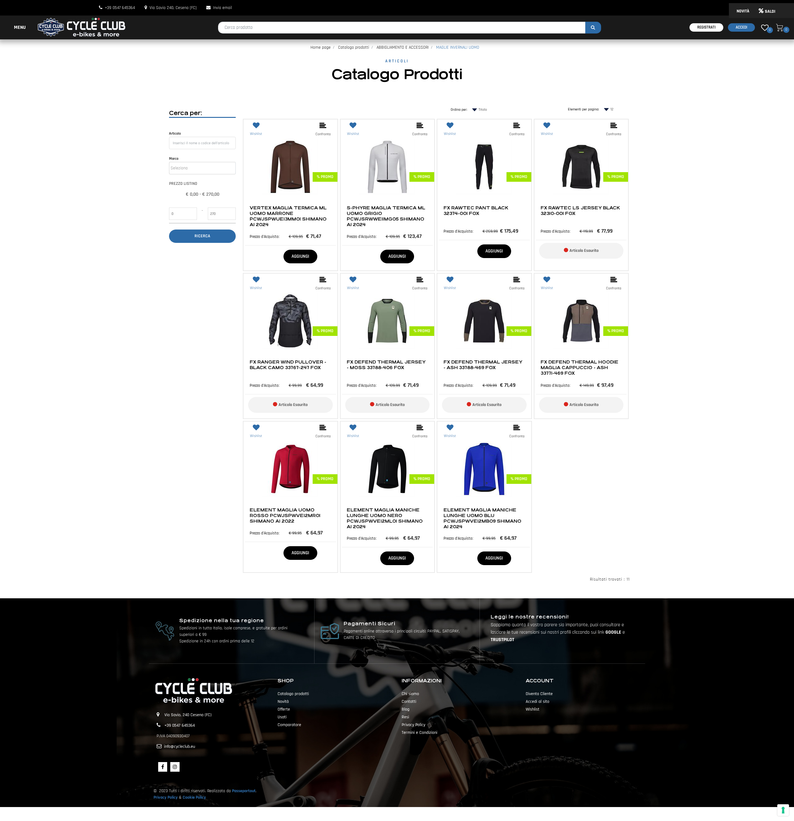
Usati (282, 717)
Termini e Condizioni (419, 732)
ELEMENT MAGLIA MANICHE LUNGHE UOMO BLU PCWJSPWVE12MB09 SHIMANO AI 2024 (482, 518)
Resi (405, 717)
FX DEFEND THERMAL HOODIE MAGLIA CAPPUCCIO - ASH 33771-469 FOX (579, 367)
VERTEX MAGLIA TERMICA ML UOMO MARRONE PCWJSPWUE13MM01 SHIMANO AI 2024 (288, 216)
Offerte (284, 709)
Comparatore (289, 725)
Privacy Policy (413, 725)
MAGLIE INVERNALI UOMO (457, 47)
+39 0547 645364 (120, 8)
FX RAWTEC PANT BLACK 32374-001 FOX (476, 210)
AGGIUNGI (300, 256)
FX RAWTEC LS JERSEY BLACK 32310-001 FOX (580, 210)
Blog (405, 709)
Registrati (706, 27)
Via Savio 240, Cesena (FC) (173, 8)
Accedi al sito (537, 701)
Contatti (409, 701)
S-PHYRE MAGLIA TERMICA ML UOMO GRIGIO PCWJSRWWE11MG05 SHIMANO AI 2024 (386, 216)
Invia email (222, 8)
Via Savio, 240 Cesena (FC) (188, 715)
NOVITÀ (743, 11)
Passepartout (244, 791)
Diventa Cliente (539, 694)
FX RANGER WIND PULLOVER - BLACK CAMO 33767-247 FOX (288, 364)
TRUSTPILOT (502, 639)
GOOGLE (613, 632)
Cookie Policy (194, 797)
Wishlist (532, 709)
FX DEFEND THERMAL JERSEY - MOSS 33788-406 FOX (386, 364)
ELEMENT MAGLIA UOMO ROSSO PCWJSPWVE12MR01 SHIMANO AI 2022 (285, 515)
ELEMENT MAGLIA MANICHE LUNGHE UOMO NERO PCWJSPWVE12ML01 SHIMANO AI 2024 (385, 518)
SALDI (770, 11)
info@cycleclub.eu (179, 746)
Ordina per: (459, 109)
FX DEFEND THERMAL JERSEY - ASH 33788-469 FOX (483, 364)
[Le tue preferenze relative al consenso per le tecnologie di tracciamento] (783, 810)
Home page (320, 47)
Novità (283, 701)
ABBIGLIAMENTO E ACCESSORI (403, 47)
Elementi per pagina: (583, 109)
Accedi (741, 27)
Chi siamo (410, 694)
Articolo (175, 133)
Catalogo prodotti (353, 47)
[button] (593, 27)
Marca (173, 158)
